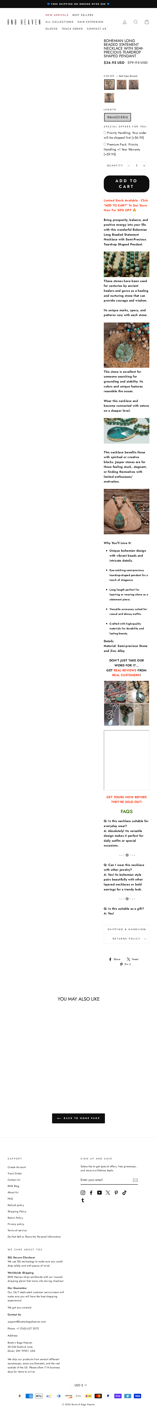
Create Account (17, 1167)
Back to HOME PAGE (81, 1118)
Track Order (15, 1173)
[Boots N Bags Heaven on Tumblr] (83, 1200)
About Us (13, 1192)
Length (110, 109)
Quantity (115, 165)
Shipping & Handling (127, 929)
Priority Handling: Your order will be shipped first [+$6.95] (125, 135)
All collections (60, 22)
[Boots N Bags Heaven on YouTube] (99, 1192)
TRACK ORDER (72, 29)
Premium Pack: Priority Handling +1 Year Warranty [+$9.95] (122, 149)
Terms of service (17, 1230)
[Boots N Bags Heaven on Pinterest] (116, 1192)
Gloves (52, 29)
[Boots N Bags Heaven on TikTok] (124, 1192)
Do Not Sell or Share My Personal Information (34, 1236)
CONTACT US (97, 29)
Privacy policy (16, 1224)
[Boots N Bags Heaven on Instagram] (83, 1192)
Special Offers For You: (126, 126)
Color (120, 76)
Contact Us (14, 1180)
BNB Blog (13, 1186)
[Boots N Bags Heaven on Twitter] (107, 1192)
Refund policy (16, 1205)
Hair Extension (90, 22)
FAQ (10, 1198)
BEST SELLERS (83, 15)
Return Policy (15, 1218)
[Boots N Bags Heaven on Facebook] (91, 1192)
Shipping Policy (17, 1211)
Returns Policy (126, 938)
